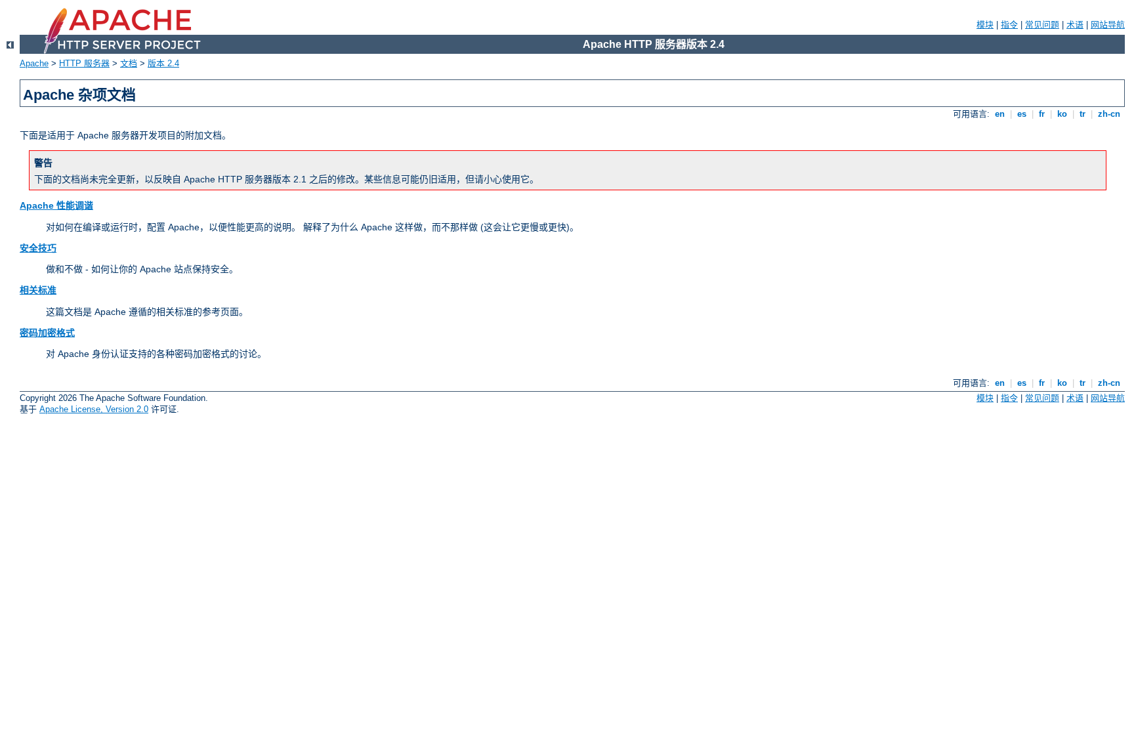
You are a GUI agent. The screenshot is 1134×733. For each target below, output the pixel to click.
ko (1062, 114)
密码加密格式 (47, 332)
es (1022, 114)
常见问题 (1042, 25)
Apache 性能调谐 (56, 205)
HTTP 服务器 (84, 63)
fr (1041, 114)
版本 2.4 (163, 63)
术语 (1074, 25)
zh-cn (1109, 114)
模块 (985, 25)
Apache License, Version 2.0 (93, 409)
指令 (1009, 25)
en (999, 114)
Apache (34, 63)
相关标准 (38, 290)
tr (1082, 114)
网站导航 (1108, 25)
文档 (128, 63)
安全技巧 (38, 248)
